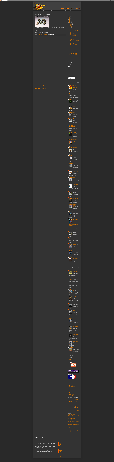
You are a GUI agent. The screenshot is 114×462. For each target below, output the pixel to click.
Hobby (41, 35)
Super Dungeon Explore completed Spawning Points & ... (73, 37)
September (71, 26)
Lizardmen (69, 430)
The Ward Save (71, 99)
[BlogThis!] (50, 34)
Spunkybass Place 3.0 (72, 112)
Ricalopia (70, 289)
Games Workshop (71, 393)
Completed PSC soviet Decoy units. (73, 54)
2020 (69, 14)
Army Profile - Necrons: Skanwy (76, 402)
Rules (74, 430)
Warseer (70, 391)
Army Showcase (71, 10)
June (70, 29)
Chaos (76, 418)
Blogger (60, 456)
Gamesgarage (70, 387)
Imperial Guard (74, 427)
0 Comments (45, 34)
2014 (69, 20)
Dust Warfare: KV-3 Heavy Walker (73, 284)
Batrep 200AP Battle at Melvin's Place (74, 40)
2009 (69, 63)
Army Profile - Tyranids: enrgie (77, 407)
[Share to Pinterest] (53, 34)
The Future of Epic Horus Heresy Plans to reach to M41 (75, 142)
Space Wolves (71, 250)
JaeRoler (60, 443)
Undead (76, 431)
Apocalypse (69, 418)
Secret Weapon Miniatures (72, 309)
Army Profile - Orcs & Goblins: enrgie (77, 404)
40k (69, 414)
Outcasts (74, 424)
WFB (69, 415)
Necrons (78, 417)
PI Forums (70, 392)
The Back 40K (71, 211)
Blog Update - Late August (72, 265)
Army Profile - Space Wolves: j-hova (77, 406)
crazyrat (60, 451)
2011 (69, 61)
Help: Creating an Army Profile (77, 411)
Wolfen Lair (70, 155)
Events (72, 422)
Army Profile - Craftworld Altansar (76, 399)
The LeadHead (71, 257)
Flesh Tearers (69, 427)
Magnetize (71, 430)
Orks (78, 419)
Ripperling (60, 445)
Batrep (74, 414)
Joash (60, 444)
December (71, 23)
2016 (69, 18)
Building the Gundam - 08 (75, 341)
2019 (69, 15)
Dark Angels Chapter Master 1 (73, 53)
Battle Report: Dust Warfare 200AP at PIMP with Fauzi (73, 35)
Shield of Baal (75, 416)
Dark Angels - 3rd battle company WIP (74, 50)
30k (76, 422)
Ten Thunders (70, 428)
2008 (69, 64)
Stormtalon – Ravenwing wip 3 (73, 43)
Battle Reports (44, 10)
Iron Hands (71, 424)
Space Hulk (72, 425)
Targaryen (74, 431)
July (70, 28)
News (69, 416)
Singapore (69, 425)
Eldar (78, 414)
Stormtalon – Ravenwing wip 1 (73, 52)
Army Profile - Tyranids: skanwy (77, 409)
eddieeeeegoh (61, 452)
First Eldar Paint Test (71, 354)
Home (35, 10)
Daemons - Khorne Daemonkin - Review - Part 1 (75, 297)
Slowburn (69, 417)
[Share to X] (51, 34)
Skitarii (76, 430)
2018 (69, 16)
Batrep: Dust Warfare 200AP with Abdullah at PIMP (73, 39)
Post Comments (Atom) (41, 85)
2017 (69, 17)
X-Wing (72, 417)
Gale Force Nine (71, 395)
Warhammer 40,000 (50, 10)
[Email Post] (48, 34)
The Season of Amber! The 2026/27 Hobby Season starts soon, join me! (75, 87)
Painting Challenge (77, 424)
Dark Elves (69, 422)
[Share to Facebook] (52, 34)
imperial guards (75, 417)
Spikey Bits (70, 93)
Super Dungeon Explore (70, 431)
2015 (69, 19)
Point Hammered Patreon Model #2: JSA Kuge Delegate (75, 206)
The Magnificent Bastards (72, 204)
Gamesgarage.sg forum (72, 386)
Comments (70, 78)
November (71, 24)
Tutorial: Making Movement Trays (71, 401)
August (70, 27)
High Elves (74, 421)
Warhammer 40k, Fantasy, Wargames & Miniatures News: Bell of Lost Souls (73, 318)
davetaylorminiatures (72, 231)
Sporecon (78, 430)
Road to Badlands (77, 421)
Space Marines (77, 415)
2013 (69, 21)
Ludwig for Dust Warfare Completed (73, 51)
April (70, 56)
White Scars (76, 428)
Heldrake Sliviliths (75, 244)
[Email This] (49, 34)
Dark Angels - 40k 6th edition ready (73, 33)
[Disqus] (50, 48)
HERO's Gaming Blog (71, 197)
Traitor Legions (73, 428)
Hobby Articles (39, 10)
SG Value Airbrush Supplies (72, 394)
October (71, 25)
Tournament (71, 416)
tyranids (76, 414)
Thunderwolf (75, 425)
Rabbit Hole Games (71, 347)
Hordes (72, 427)
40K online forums (71, 385)
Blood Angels (72, 415)
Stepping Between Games (72, 132)
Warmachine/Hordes (64, 10)
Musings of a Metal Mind (72, 177)
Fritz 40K (70, 359)
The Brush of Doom (71, 270)
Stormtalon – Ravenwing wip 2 (73, 49)
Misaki (73, 430)
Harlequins (76, 419)
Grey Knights (74, 422)
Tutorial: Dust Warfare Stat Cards (70, 400)
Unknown (60, 450)
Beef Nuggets (61, 442)
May (70, 55)
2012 (69, 22)
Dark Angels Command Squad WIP (73, 30)
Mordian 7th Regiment (72, 170)
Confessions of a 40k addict (72, 85)
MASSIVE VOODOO (71, 118)
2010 (69, 62)
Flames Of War (38, 35)
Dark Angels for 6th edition (72, 34)
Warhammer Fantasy (57, 10)
